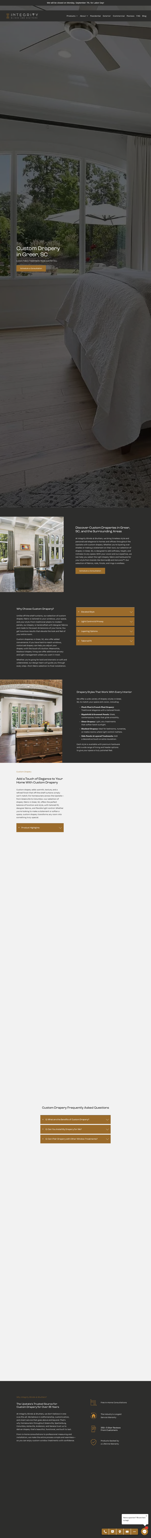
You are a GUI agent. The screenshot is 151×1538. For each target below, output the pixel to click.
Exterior (107, 16)
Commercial (119, 16)
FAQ (138, 16)
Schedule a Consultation (31, 268)
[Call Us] (105, 1532)
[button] (72, 16)
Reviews (130, 16)
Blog (144, 16)
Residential (95, 16)
